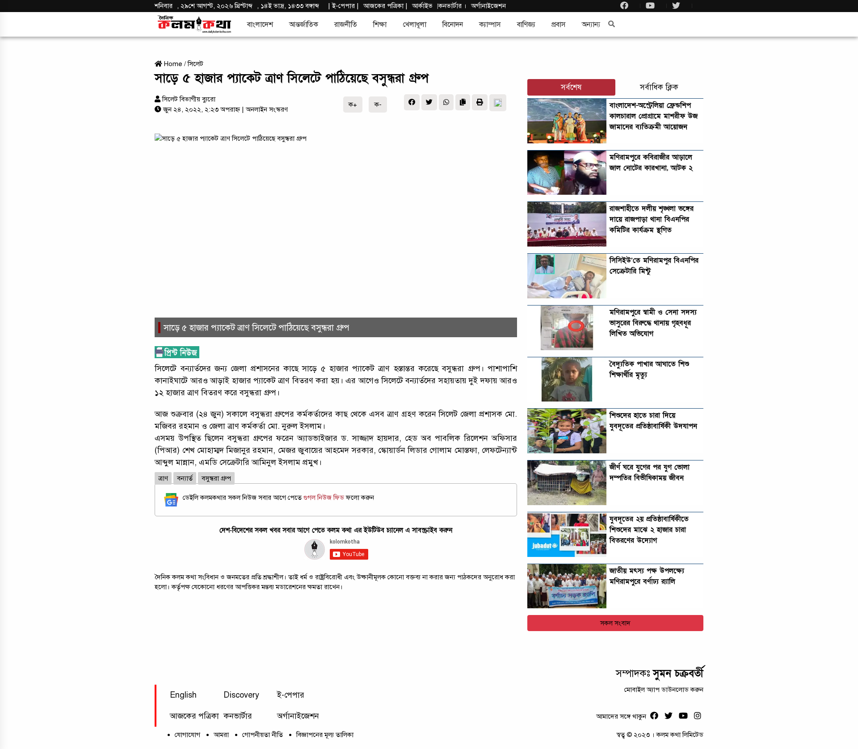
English (183, 695)
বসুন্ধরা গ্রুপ (216, 478)
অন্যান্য (591, 24)
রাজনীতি (345, 24)
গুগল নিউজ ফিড (324, 498)
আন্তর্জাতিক (303, 24)
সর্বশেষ (571, 87)
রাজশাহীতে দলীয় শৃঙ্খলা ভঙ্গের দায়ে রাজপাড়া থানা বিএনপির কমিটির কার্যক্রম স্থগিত (652, 219)
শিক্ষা (380, 24)
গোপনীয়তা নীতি (262, 735)
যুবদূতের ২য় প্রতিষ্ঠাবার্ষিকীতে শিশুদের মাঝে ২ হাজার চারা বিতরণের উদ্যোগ (649, 529)
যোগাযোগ (187, 735)
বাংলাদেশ (260, 24)
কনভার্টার (450, 6)
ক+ (353, 104)
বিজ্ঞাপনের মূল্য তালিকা (324, 735)
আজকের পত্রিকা (194, 716)
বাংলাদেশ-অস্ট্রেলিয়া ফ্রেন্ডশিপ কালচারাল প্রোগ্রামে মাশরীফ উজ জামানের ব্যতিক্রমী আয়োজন (654, 116)
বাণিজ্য (526, 24)
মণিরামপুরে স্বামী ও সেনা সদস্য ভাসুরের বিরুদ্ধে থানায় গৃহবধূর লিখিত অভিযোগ (653, 323)
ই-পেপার (343, 6)
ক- (378, 104)
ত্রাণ (163, 478)
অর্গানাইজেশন (488, 6)
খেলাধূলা (414, 24)
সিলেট (195, 64)
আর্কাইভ (422, 6)
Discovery (241, 695)
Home (172, 64)
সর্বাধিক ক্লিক (659, 87)
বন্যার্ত (185, 478)
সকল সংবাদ (615, 623)
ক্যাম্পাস (490, 24)
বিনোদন (452, 24)
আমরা (221, 735)
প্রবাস (558, 24)
